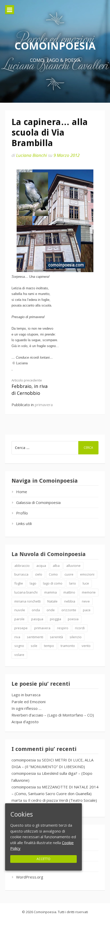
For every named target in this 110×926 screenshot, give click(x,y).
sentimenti (35, 637)
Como (53, 574)
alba (56, 565)
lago (33, 583)
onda (36, 610)
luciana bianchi (26, 592)
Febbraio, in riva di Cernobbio (30, 387)
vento (86, 645)
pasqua (37, 619)
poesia (73, 619)
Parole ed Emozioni (29, 701)
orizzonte (68, 610)
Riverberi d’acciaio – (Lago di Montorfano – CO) (53, 715)
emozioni (87, 574)
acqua (41, 565)
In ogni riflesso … (26, 708)
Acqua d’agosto (25, 721)
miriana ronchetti (27, 601)
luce (86, 583)
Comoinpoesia (55, 46)
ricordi (80, 628)
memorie (89, 592)
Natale (52, 601)
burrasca (21, 574)
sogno (19, 645)
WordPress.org (29, 877)
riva (17, 637)
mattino (69, 592)
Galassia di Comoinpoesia (38, 502)
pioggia (55, 619)
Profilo (22, 512)
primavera (44, 404)
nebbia (69, 601)
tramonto (68, 645)
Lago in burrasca (26, 694)
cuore (68, 574)
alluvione (73, 565)
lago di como (52, 583)
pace (87, 610)
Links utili (24, 523)
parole (19, 619)
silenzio (76, 637)
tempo (49, 645)
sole (34, 645)
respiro (62, 628)
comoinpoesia (24, 759)
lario (72, 583)
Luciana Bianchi (31, 155)
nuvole (19, 610)
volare (19, 654)
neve (86, 601)
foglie (18, 583)
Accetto (43, 859)
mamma (50, 592)
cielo (38, 574)
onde (51, 610)
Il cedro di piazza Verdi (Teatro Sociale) (62, 800)
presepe (21, 628)
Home (21, 491)
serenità (56, 637)
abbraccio (22, 565)
